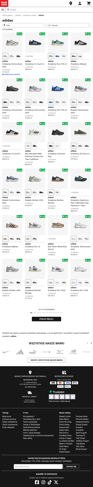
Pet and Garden (82, 419)
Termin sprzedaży (30, 421)
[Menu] (2, 9)
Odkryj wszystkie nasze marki (47, 360)
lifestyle (43, 333)
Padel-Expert (64, 451)
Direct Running (65, 421)
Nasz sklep (27, 438)
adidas (5, 61)
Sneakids (79, 430)
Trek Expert (80, 438)
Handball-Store (65, 435)
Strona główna (7, 15)
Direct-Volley (64, 424)
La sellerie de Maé (66, 441)
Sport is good (81, 432)
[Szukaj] (8, 9)
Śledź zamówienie (9, 421)
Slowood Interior (82, 421)
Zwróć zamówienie (29, 402)
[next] (91, 343)
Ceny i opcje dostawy (31, 432)
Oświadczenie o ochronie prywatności (38, 435)
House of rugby (65, 438)
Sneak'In (79, 427)
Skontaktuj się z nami (30, 380)
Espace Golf (64, 427)
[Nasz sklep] (71, 3)
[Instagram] (43, 482)
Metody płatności (30, 430)
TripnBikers (80, 443)
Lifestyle (18, 15)
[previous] (87, 343)
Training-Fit (80, 435)
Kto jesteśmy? (28, 416)
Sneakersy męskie (29, 15)
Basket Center (65, 416)
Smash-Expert (81, 424)
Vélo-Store (80, 446)
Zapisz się (71, 466)
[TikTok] (49, 482)
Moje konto (6, 416)
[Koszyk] (89, 3)
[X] (56, 482)
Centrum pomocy (9, 419)
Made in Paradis (65, 443)
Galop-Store (64, 430)
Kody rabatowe (8, 427)
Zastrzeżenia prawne (31, 427)
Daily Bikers (64, 419)
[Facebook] (37, 482)
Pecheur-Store (81, 416)
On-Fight (62, 449)
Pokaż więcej (46, 319)
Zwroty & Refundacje (31, 424)
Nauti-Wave (64, 446)
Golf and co (63, 432)
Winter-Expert (81, 449)
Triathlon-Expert (82, 441)
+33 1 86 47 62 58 (30, 387)
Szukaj (13, 9)
